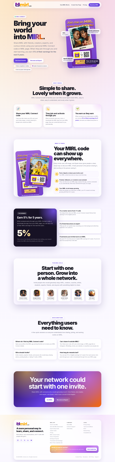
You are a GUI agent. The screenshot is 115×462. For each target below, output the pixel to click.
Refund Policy (87, 430)
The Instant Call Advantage (56, 440)
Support (97, 456)
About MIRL (69, 424)
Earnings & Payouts (54, 438)
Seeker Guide (53, 430)
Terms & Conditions (88, 426)
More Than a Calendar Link (56, 442)
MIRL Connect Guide (54, 434)
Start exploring (91, 449)
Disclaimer (85, 456)
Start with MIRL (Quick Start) (56, 426)
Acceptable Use (87, 432)
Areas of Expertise (54, 436)
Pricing (85, 5)
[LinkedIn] (28, 440)
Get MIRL (49, 400)
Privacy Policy (87, 424)
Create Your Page (76, 5)
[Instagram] (17, 440)
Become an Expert (36, 60)
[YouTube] (31, 440)
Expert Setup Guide (54, 428)
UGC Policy (91, 456)
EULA (85, 428)
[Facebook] (21, 440)
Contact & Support (71, 426)
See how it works (20, 60)
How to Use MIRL (54, 424)
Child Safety (69, 428)
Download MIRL (94, 5)
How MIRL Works (65, 5)
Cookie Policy (78, 456)
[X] (24, 440)
